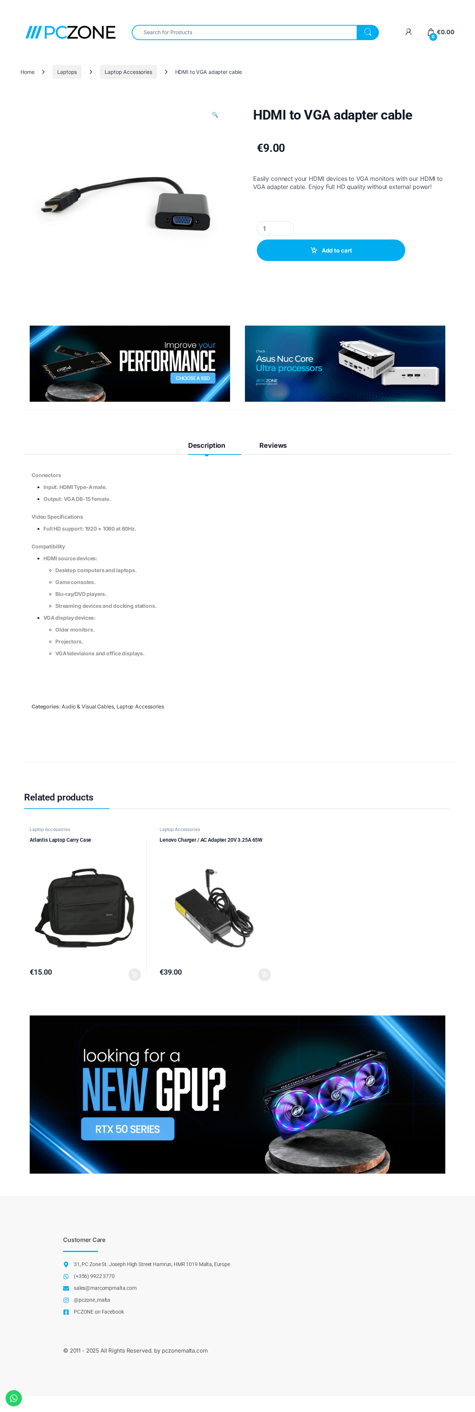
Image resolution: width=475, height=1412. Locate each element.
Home (27, 72)
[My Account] (408, 32)
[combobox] (244, 32)
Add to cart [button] (134, 974)
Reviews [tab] (273, 445)
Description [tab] (206, 445)
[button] (215, 114)
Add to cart (337, 250)
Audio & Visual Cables (88, 706)
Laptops (67, 72)
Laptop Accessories (128, 72)
